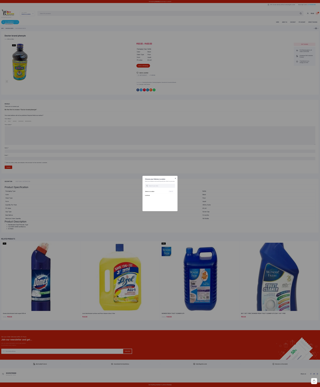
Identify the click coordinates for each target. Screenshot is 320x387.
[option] (160, 191)
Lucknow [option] (147, 195)
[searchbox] (160, 186)
